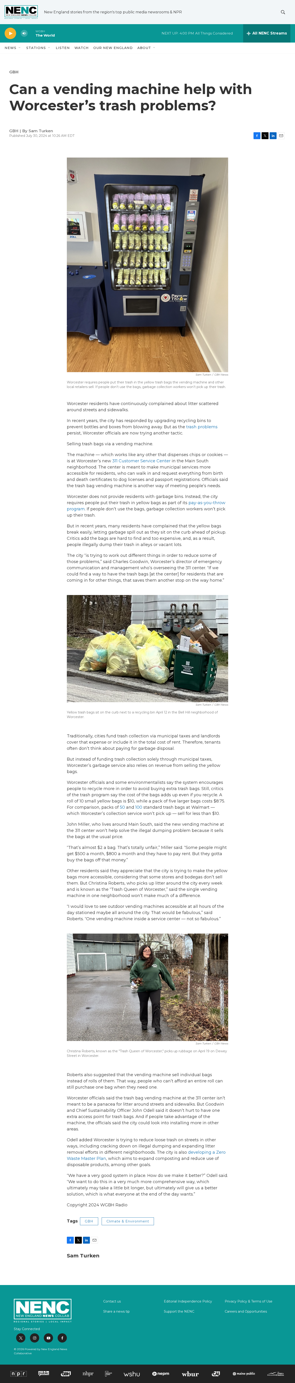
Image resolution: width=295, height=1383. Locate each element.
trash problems (202, 426)
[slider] (31, 33)
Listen (63, 48)
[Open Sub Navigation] (20, 48)
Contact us (112, 1301)
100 (138, 807)
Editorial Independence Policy (188, 1301)
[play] (10, 33)
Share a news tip (116, 1312)
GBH (13, 72)
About (144, 48)
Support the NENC (179, 1312)
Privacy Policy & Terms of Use (248, 1301)
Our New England (113, 48)
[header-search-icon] (283, 12)
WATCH (81, 48)
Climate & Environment (127, 1221)
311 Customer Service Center (141, 460)
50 (122, 807)
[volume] (24, 33)
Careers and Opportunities (246, 1312)
